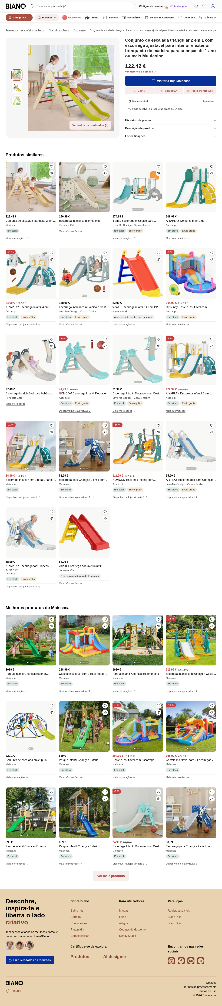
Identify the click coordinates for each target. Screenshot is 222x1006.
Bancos (113, 17)
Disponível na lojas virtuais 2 (21, 324)
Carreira (76, 916)
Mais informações (15, 238)
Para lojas (175, 901)
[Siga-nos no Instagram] (171, 960)
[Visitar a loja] (71, 87)
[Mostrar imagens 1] (16, 75)
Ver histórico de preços (139, 71)
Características (80, 935)
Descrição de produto (139, 128)
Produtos (80, 956)
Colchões (189, 17)
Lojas (122, 916)
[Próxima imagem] (53, 186)
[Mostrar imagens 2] (16, 87)
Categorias (19, 17)
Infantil (95, 17)
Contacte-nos (79, 923)
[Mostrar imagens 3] (16, 100)
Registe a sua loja (179, 910)
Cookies (211, 982)
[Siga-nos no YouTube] (190, 960)
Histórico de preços (138, 120)
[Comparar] (51, 173)
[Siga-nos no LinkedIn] (200, 960)
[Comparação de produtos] (196, 6)
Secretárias (134, 17)
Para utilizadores (131, 901)
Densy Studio (127, 935)
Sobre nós (77, 910)
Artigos (123, 923)
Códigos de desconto (153, 7)
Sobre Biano (80, 901)
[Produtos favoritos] (204, 6)
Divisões (47, 17)
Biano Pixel (175, 916)
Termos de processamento (200, 986)
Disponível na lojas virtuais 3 (75, 497)
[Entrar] (212, 6)
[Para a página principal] (16, 6)
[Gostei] (51, 166)
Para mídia (77, 929)
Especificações (135, 136)
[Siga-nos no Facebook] (181, 960)
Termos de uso (207, 991)
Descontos (74, 17)
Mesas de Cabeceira (162, 17)
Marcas (123, 910)
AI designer (181, 6)
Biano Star (174, 923)
